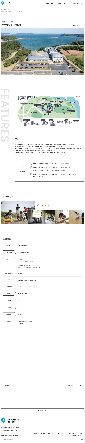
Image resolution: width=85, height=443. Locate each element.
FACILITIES (58, 3)
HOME (2, 11)
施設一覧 (7, 385)
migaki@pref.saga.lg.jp (11, 435)
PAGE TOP (40, 410)
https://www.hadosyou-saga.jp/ (26, 261)
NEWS (47, 3)
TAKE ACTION (72, 3)
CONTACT (79, 3)
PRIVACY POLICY (77, 435)
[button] (37, 205)
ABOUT (52, 3)
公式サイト (75, 25)
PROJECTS (65, 3)
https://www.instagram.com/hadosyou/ (28, 267)
